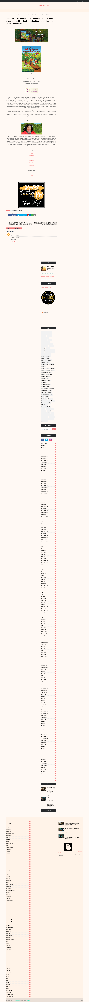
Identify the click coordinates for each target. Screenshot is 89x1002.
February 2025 (48, 481)
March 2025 (48, 479)
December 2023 (48, 510)
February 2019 (48, 631)
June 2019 (48, 623)
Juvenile (52, 370)
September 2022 (48, 541)
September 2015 (48, 717)
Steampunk (50, 398)
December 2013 (48, 761)
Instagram (31, 165)
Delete (15, 239)
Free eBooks (43, 360)
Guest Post (51, 364)
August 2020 (48, 594)
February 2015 (48, 732)
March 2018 (48, 654)
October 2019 (48, 615)
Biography (43, 335)
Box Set (18, 837)
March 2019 (48, 629)
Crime (42, 352)
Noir (47, 378)
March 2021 (48, 579)
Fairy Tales (48, 356)
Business (43, 342)
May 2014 (48, 750)
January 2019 (48, 633)
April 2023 (48, 527)
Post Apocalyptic (44, 388)
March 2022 (48, 554)
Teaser (48, 400)
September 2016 (48, 692)
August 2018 (48, 644)
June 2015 (48, 723)
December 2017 (48, 661)
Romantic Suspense (45, 394)
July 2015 (48, 721)
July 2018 (48, 646)
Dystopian (52, 352)
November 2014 (48, 738)
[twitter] (80, 1)
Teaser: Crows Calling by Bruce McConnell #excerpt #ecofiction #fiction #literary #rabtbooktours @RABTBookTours (51, 790)
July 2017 (48, 671)
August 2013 (48, 769)
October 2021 (48, 564)
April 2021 (48, 577)
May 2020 (48, 600)
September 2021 (48, 567)
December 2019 (48, 610)
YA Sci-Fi (49, 410)
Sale (51, 394)
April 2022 (48, 552)
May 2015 (48, 725)
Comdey (43, 348)
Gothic (48, 362)
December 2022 (48, 535)
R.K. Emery (8, 26)
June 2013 (48, 773)
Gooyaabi (28, 1000)
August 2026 (48, 443)
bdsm (49, 412)
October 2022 (48, 539)
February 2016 (48, 707)
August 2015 (48, 719)
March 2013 (48, 780)
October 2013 (48, 765)
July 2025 (48, 470)
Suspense (43, 400)
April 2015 (48, 727)
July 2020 (48, 596)
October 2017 (48, 665)
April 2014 (48, 753)
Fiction (47, 358)
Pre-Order (51, 388)
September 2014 (48, 742)
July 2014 (48, 746)
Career (48, 342)
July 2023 (48, 521)
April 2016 (48, 702)
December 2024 (48, 485)
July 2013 (48, 771)
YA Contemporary (49, 408)
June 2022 (48, 548)
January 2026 (48, 458)
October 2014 (48, 740)
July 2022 (48, 546)
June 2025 (48, 472)
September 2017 (48, 667)
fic (44, 414)
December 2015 (48, 711)
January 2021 (48, 583)
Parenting (43, 386)
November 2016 (48, 688)
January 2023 (48, 533)
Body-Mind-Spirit (44, 337)
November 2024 (48, 487)
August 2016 (48, 694)
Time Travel (43, 402)
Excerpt (42, 356)
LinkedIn (31, 163)
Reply (12, 239)
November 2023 (48, 512)
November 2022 (48, 537)
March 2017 (48, 679)
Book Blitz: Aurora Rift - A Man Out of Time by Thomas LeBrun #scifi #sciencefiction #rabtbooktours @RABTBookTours (50, 801)
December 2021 (48, 560)
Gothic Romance (44, 364)
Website (31, 153)
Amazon (31, 172)
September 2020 (48, 592)
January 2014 (48, 759)
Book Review (18, 835)
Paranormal (43, 382)
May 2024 (48, 500)
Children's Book (14, 210)
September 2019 (48, 617)
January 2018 (48, 658)
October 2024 (48, 489)
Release (50, 390)
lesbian (42, 416)
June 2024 (48, 498)
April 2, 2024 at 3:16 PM (15, 235)
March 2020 (48, 604)
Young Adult (43, 412)
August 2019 (48, 619)
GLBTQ (49, 360)
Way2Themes (17, 1000)
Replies (13, 241)
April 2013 (48, 778)
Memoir (43, 374)
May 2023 (48, 525)
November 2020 (48, 587)
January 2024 (48, 508)
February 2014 (48, 757)
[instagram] (82, 1)
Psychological (44, 390)
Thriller (52, 400)
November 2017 (48, 663)
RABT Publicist (14, 234)
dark (52, 412)
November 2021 (48, 562)
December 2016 (48, 686)
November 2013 (48, 763)
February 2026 (48, 456)
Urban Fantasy (44, 404)
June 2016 (48, 698)
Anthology (43, 333)
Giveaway (43, 362)
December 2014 (48, 736)
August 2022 (48, 544)
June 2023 (48, 523)
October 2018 (48, 640)
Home (7, 1)
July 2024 (48, 495)
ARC (42, 331)
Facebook (31, 155)
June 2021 (48, 573)
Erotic (49, 354)
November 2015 (48, 713)
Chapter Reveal (44, 344)
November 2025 (48, 462)
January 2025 (48, 483)
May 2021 (48, 575)
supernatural (51, 416)
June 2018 (48, 648)
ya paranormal (44, 420)
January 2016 (48, 709)
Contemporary (44, 350)
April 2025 (48, 477)
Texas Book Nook (44, 6)
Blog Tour (49, 335)
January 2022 (48, 558)
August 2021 (48, 569)
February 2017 (48, 681)
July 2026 (48, 445)
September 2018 (48, 642)
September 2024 (48, 491)
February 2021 (48, 581)
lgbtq (47, 416)
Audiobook (49, 333)
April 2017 (48, 677)
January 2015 (48, 734)
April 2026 (48, 452)
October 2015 (48, 715)
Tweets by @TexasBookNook (47, 276)
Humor (42, 370)
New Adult (48, 376)
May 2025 (48, 475)
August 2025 (48, 468)
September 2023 (48, 516)
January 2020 (48, 608)
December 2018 (48, 635)
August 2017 (48, 669)
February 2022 (48, 556)
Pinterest (31, 160)
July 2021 (48, 571)
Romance (49, 392)
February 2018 (48, 656)
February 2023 (48, 531)
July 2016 (48, 696)
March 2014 (48, 755)
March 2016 (48, 704)
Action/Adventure (48, 331)
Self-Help (47, 396)
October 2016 (48, 690)
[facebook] (77, 1)
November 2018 (48, 638)
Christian (51, 346)
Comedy (48, 348)
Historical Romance (45, 368)
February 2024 (48, 506)
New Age (43, 378)
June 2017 (48, 673)
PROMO (11, 14)
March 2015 (48, 730)
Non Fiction (43, 380)
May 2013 (48, 776)
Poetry (48, 386)
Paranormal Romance (45, 384)
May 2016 (48, 700)
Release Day (43, 392)
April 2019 (48, 627)
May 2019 (48, 625)
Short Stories (44, 398)
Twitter (31, 158)
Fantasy (42, 358)
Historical (43, 366)
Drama (46, 352)
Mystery (43, 376)
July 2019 (48, 621)
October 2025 (48, 464)
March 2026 (48, 454)
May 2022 (48, 550)
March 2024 (48, 504)
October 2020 (48, 590)
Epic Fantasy (43, 354)
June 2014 (48, 748)
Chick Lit (50, 344)
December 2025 (48, 460)
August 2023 (48, 518)
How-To (52, 368)
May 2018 (48, 650)
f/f (41, 414)
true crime (43, 418)
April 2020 (48, 602)
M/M (50, 372)
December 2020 (48, 585)
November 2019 (48, 613)
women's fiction (50, 418)
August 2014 (48, 744)
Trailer (49, 402)
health (48, 414)
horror (52, 414)
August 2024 (48, 493)
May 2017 (48, 675)
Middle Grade (49, 374)
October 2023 (48, 514)
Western (43, 408)
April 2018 (48, 652)
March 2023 (48, 529)
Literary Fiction (44, 372)
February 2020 (48, 606)
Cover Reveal (51, 350)
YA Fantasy (43, 410)
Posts (44, 311)
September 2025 (48, 466)
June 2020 (48, 598)
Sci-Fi (42, 396)
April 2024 (48, 502)
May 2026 (48, 449)
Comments (45, 312)
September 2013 (48, 767)
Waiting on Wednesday (45, 406)
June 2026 (48, 447)
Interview (48, 370)
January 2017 (48, 684)
